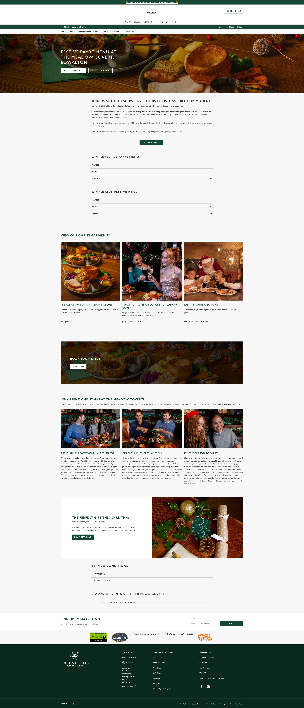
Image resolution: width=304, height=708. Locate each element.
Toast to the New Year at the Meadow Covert (149, 306)
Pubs (71, 31)
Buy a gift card (82, 537)
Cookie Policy (196, 704)
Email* (192, 619)
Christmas (116, 31)
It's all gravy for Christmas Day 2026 (86, 304)
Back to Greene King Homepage (212, 678)
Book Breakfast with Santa (213, 271)
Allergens (156, 683)
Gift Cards (157, 673)
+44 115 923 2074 (129, 657)
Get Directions (127, 686)
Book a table (151, 142)
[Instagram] (208, 686)
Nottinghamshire (84, 31)
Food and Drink (159, 662)
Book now (78, 366)
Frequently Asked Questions (163, 689)
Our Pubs (203, 662)
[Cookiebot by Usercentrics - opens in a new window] (69, 22)
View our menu (100, 71)
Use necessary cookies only (230, 14)
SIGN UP (232, 624)
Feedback (156, 678)
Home (63, 31)
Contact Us (157, 657)
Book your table (73, 71)
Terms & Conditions (236, 704)
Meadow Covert (101, 31)
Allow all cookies (230, 6)
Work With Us (205, 673)
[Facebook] (201, 686)
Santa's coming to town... (202, 304)
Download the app (207, 657)
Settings (175, 22)
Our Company (205, 668)
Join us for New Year (152, 271)
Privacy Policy (210, 704)
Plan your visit (90, 271)
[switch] (122, 22)
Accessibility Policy (181, 704)
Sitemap (222, 704)
